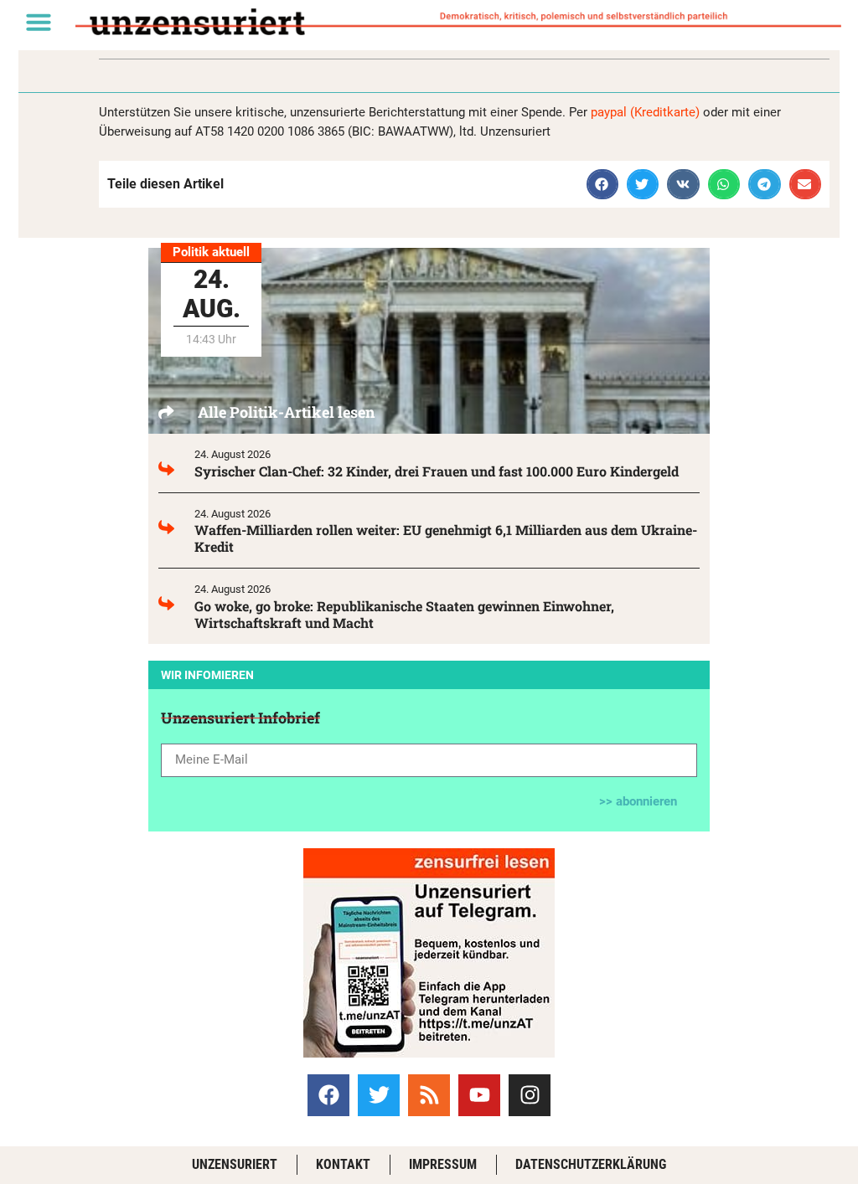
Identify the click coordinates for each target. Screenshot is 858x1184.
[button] (38, 22)
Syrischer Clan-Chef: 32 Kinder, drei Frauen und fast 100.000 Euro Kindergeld (436, 471)
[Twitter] (379, 1095)
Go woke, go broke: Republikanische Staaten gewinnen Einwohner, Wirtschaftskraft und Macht (404, 614)
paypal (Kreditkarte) (645, 112)
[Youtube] (479, 1095)
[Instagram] (529, 1095)
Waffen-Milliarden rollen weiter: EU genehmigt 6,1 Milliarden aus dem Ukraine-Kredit (445, 538)
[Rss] (429, 1095)
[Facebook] (328, 1095)
